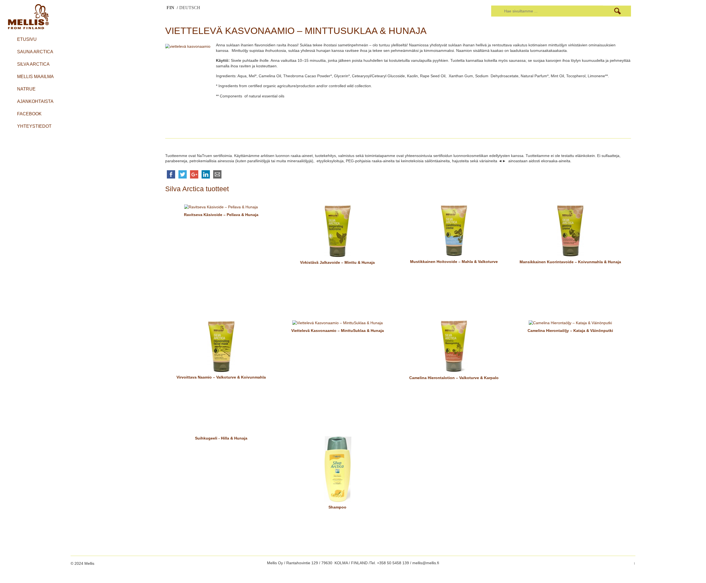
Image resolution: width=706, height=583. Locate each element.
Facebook (29, 113)
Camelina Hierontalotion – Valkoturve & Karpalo (454, 378)
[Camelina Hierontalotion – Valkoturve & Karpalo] (454, 346)
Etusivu (27, 39)
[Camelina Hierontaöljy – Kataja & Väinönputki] (570, 323)
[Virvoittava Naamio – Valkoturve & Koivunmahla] (221, 346)
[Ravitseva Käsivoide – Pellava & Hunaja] (221, 207)
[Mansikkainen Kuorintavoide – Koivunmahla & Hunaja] (570, 230)
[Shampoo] (337, 469)
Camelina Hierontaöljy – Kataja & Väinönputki (570, 330)
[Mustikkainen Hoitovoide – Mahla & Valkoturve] (454, 230)
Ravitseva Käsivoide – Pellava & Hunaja (221, 214)
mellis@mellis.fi (425, 563)
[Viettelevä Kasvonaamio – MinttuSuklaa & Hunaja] (337, 323)
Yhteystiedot (34, 126)
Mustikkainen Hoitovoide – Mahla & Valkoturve (454, 261)
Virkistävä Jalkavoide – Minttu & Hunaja (337, 262)
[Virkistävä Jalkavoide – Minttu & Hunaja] (337, 230)
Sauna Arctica (35, 51)
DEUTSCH (189, 8)
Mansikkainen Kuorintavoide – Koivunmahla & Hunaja (570, 262)
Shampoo (337, 507)
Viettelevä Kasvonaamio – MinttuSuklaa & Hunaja (337, 330)
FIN (171, 8)
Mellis (88, 563)
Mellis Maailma (35, 76)
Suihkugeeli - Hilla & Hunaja (221, 438)
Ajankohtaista (35, 101)
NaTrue (26, 89)
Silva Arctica (33, 64)
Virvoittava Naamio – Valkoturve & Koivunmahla (221, 377)
